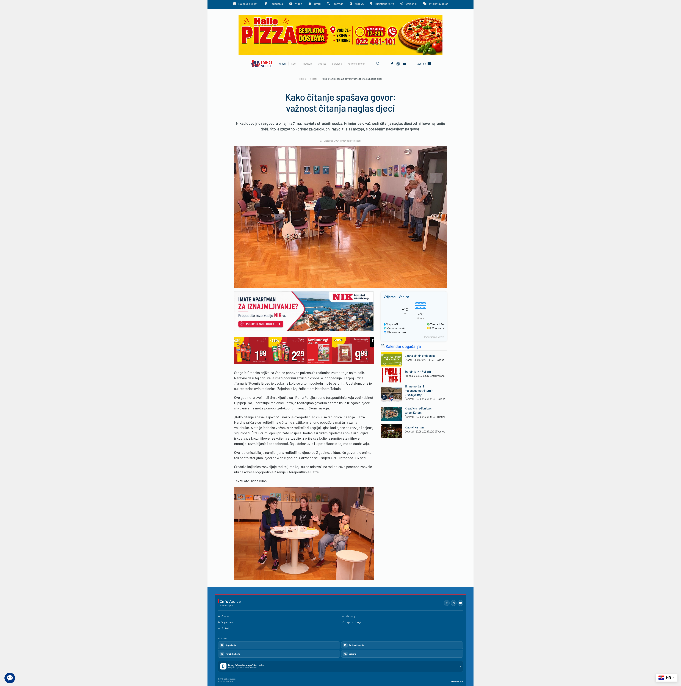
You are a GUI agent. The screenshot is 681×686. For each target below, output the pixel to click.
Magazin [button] (307, 63)
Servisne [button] (337, 63)
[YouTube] (460, 603)
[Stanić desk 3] (304, 350)
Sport (294, 63)
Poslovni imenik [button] (356, 63)
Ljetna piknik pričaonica (420, 355)
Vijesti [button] (282, 63)
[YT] (404, 63)
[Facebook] (392, 63)
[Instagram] (453, 603)
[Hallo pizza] (340, 34)
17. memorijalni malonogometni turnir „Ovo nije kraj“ (419, 390)
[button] (378, 63)
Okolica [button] (322, 63)
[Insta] (398, 63)
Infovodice (347, 140)
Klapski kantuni (414, 427)
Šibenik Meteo (437, 336)
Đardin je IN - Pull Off (418, 371)
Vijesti (357, 140)
